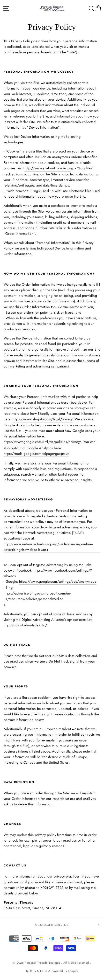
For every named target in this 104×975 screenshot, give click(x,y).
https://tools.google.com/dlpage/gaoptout (36, 453)
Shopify (73, 971)
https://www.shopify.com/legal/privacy (43, 419)
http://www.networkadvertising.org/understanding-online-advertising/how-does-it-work (48, 547)
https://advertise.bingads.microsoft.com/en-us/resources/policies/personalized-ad (37, 596)
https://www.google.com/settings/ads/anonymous (57, 581)
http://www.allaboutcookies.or (47, 168)
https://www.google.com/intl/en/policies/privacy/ (42, 441)
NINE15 (42, 971)
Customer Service (52, 925)
